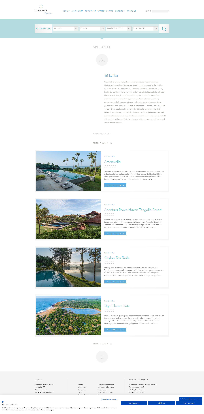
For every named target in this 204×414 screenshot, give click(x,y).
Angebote (77, 11)
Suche (148, 11)
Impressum (102, 390)
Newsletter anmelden (106, 384)
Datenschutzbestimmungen (109, 399)
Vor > (111, 143)
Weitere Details (115, 185)
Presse (109, 11)
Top (102, 358)
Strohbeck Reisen (43, 9)
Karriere (120, 11)
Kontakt (131, 11)
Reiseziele (90, 11)
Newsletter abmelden (106, 387)
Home (66, 11)
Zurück (102, 61)
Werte (101, 11)
